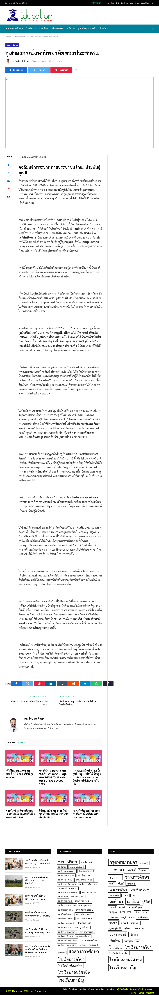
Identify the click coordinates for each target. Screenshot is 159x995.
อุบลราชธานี (117, 934)
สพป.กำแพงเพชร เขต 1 (66, 871)
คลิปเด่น (71, 28)
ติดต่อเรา (104, 28)
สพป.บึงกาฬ (63, 896)
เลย (137, 941)
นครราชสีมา (118, 889)
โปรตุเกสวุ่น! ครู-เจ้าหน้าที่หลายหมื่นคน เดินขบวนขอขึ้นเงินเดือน (53, 814)
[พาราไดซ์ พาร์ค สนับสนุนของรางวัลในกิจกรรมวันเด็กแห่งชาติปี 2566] (20, 798)
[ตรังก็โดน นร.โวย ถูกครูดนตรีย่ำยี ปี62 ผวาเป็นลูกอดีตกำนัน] (20, 758)
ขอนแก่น (115, 877)
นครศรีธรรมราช (139, 889)
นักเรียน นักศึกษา (22, 61)
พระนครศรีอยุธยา (135, 907)
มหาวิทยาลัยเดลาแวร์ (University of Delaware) (37, 914)
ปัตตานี (122, 907)
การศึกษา (116, 869)
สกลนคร (113, 922)
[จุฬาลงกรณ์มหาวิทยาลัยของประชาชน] (79, 112)
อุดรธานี (140, 928)
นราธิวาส (135, 895)
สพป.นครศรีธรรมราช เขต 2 (67, 888)
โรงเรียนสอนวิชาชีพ (74, 972)
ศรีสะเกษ (142, 917)
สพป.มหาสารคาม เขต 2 (67, 905)
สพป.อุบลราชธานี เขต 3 (67, 945)
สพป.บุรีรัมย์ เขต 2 (65, 901)
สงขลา (124, 922)
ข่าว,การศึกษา (137, 877)
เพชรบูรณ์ (128, 940)
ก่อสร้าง (82, 989)
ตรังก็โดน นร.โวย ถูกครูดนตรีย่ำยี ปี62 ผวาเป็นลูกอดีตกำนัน (19, 774)
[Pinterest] (8, 189)
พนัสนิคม (111, 989)
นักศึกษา (116, 901)
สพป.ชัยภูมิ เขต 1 (84, 875)
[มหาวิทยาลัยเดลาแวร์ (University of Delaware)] (14, 916)
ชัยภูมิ (121, 883)
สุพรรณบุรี (135, 923)
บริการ (91, 989)
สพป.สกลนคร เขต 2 (66, 923)
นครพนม (131, 883)
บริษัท (64, 989)
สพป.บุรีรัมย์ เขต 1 (77, 896)
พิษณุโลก (113, 912)
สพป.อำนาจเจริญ (86, 932)
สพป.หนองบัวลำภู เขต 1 (67, 932)
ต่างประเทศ (58, 28)
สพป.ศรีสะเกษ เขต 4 (84, 918)
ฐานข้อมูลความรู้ (86, 28)
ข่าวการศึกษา (12, 45)
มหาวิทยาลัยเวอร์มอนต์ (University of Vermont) (37, 862)
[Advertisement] (97, 15)
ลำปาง (131, 917)
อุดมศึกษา (44, 28)
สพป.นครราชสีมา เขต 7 (88, 884)
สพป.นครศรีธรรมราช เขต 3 (68, 892)
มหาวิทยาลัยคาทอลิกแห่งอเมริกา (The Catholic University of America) (37, 949)
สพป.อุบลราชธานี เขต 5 (88, 945)
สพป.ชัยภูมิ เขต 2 (65, 879)
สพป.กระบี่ (62, 867)
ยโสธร (137, 912)
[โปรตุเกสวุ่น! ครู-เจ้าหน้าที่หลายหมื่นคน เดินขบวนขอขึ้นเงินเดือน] (54, 798)
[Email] (8, 197)
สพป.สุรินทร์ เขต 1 (85, 923)
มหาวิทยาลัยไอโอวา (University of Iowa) (35, 897)
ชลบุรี (112, 883)
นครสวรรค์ (114, 895)
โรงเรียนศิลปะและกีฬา (70, 965)
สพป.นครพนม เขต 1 (84, 879)
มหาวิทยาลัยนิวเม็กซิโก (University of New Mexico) (130, 3)
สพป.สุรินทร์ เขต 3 (82, 927)
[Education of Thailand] (30, 15)
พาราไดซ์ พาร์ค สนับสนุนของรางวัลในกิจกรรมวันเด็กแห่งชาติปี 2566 (20, 814)
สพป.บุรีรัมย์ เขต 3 (82, 901)
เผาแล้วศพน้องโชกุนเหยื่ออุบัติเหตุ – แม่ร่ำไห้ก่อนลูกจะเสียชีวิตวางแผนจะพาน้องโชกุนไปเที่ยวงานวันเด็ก (87, 777)
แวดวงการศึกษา (14, 28)
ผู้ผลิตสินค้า (122, 989)
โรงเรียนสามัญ (71, 980)
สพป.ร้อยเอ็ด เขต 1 (65, 910)
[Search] (152, 28)
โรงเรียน (30, 28)
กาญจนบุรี (144, 863)
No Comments (40, 61)
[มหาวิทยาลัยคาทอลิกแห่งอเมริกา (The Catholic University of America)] (14, 950)
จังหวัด (133, 992)
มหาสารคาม (126, 911)
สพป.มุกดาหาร (85, 905)
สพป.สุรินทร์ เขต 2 (65, 927)
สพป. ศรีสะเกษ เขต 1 (84, 914)
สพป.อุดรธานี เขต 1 (65, 936)
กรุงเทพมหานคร (123, 862)
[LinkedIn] (8, 181)
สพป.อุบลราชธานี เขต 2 (89, 940)
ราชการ (148, 989)
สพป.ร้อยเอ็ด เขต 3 (65, 914)
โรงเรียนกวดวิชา (71, 959)
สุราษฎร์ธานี (115, 928)
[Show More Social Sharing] (76, 70)
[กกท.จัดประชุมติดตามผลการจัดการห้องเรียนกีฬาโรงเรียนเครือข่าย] (87, 798)
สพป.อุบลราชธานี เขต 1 (67, 940)
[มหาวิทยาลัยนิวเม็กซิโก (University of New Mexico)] (14, 881)
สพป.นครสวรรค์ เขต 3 (90, 892)
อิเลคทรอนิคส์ (136, 989)
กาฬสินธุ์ (131, 869)
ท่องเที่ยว (100, 989)
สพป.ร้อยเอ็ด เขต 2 (84, 909)
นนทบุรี (125, 895)
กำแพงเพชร (143, 870)
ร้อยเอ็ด (113, 917)
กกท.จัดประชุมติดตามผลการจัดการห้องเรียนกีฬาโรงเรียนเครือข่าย (86, 814)
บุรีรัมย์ (146, 901)
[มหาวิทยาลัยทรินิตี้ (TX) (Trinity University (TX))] (14, 933)
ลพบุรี (123, 917)
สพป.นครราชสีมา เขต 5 (67, 884)
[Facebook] (8, 165)
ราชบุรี (145, 912)
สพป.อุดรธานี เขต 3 (83, 936)
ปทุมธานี (112, 907)
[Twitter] (8, 173)
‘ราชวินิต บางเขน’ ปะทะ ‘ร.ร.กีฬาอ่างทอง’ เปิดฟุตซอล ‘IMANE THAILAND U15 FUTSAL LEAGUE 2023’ (53, 777)
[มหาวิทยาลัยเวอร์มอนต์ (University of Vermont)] (14, 864)
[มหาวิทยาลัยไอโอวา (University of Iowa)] (14, 900)
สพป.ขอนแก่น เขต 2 (86, 871)
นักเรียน (133, 901)
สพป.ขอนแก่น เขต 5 (66, 875)
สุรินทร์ (128, 928)
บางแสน (150, 992)
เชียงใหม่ (114, 940)
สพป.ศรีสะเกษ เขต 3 (65, 919)
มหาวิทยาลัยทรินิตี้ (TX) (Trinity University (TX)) (37, 931)
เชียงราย (134, 934)
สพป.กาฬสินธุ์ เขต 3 (77, 867)
